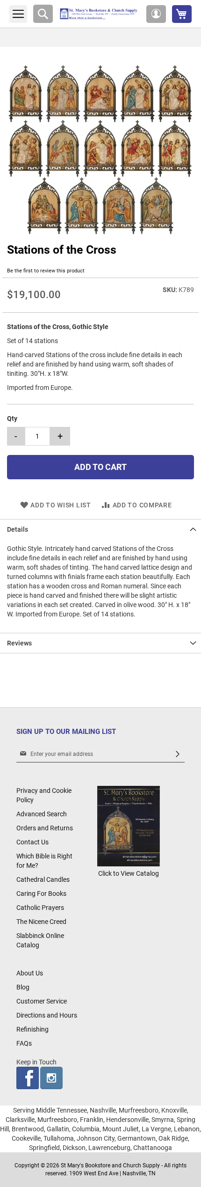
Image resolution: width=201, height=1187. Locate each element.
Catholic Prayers (40, 907)
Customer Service (41, 1001)
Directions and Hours (46, 1015)
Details (17, 529)
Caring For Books (41, 893)
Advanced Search (41, 814)
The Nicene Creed (41, 921)
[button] (156, 14)
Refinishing (32, 1029)
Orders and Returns (44, 828)
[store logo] (99, 13)
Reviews (19, 643)
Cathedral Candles (43, 879)
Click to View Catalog (128, 873)
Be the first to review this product (46, 271)
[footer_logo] (128, 864)
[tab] (100, 529)
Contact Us (32, 842)
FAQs (24, 1043)
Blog (22, 987)
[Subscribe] (178, 754)
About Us (29, 973)
